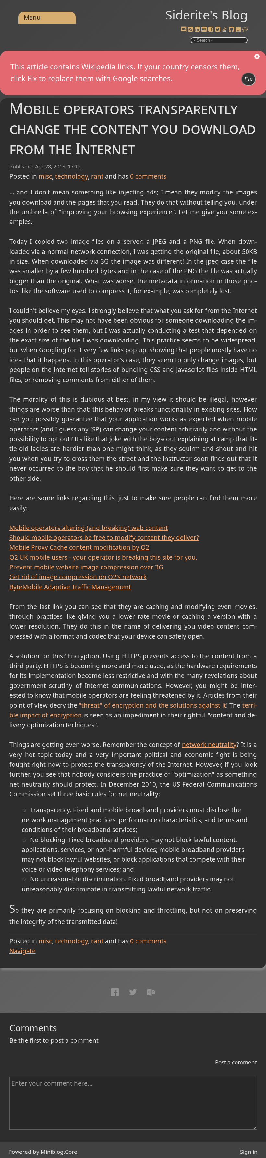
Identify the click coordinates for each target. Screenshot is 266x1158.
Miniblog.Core (59, 1151)
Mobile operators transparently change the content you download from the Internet (132, 128)
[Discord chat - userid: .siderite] (184, 29)
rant (97, 176)
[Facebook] (210, 29)
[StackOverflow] (224, 29)
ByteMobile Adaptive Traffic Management (70, 587)
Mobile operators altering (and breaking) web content (88, 528)
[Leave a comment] (245, 29)
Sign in (249, 1151)
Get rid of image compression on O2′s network (78, 577)
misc (45, 176)
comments (148, 176)
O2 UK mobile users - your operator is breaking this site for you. (103, 557)
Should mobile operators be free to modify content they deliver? (104, 537)
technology (71, 176)
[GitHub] (231, 29)
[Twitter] (217, 29)
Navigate (22, 951)
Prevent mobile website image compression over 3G (86, 567)
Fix (248, 79)
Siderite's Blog (206, 14)
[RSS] (190, 29)
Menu (32, 17)
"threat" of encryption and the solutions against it (152, 705)
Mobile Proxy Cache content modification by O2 (79, 547)
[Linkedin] (197, 29)
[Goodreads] (238, 29)
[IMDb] (204, 29)
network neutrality (209, 745)
